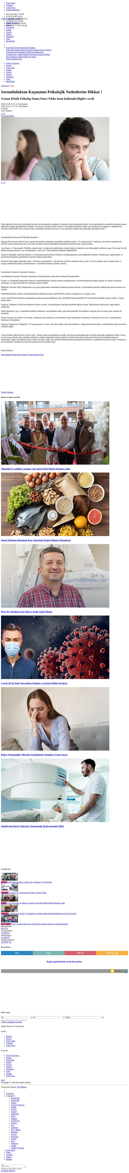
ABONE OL (6, 942)
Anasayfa (5, 86)
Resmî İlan (10, 41)
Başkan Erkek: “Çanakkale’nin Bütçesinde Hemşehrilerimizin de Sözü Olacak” (42, 913)
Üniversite (10, 27)
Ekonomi (40, 54)
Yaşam (8, 25)
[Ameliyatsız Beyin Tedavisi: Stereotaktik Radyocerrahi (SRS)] (55, 821)
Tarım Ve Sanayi (12, 23)
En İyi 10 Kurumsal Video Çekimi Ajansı (27, 893)
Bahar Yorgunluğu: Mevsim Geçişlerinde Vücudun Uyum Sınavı (34, 754)
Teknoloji (10, 37)
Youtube (32, 48)
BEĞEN (4, 928)
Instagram (24, 48)
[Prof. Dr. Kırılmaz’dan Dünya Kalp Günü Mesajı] (55, 607)
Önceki (4, 392)
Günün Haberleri (13, 10)
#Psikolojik (16, 355)
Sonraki (10, 392)
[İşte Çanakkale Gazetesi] (11, 19)
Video (8, 1152)
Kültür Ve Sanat (29, 57)
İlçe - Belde (18, 54)
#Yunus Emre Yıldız (35, 355)
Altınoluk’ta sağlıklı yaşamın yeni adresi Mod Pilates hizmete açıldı (35, 469)
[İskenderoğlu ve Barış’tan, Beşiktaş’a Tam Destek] (9, 880)
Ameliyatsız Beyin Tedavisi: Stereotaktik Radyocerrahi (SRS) (32, 826)
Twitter (17, 48)
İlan (41, 52)
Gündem (9, 54)
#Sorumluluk (6, 355)
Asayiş (8, 32)
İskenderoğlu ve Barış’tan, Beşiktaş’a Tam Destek (29, 882)
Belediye (26, 54)
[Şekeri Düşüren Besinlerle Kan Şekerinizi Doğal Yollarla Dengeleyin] (55, 535)
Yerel (8, 39)
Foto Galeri (10, 3)
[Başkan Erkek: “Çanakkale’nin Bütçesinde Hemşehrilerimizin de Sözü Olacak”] (9, 911)
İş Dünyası (29, 52)
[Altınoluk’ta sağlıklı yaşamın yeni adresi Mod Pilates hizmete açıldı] (55, 464)
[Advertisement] (64, 203)
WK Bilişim (21, 1087)
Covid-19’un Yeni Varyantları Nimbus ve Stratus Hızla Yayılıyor (34, 683)
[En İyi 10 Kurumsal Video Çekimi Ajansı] (9, 890)
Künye (8, 59)
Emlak (8, 30)
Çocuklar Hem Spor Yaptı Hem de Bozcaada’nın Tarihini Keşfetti (39, 924)
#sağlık (24, 355)
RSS (20, 59)
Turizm (9, 34)
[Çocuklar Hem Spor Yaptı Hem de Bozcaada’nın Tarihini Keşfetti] (9, 922)
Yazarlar (9, 1155)
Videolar (9, 5)
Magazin (13, 57)
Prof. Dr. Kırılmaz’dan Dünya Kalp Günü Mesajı (26, 611)
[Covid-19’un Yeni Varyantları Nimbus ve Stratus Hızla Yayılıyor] (55, 678)
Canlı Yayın (10, 8)
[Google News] (7, 116)
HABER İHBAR (8, 1171)
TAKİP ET (5, 933)
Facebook (10, 48)
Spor (8, 57)
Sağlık (20, 57)
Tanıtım (21, 52)
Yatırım (37, 52)
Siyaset (33, 54)
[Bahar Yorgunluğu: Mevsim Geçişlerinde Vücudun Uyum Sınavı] (55, 750)
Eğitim (47, 54)
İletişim (15, 59)
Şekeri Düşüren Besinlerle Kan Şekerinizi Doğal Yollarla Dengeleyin (36, 540)
